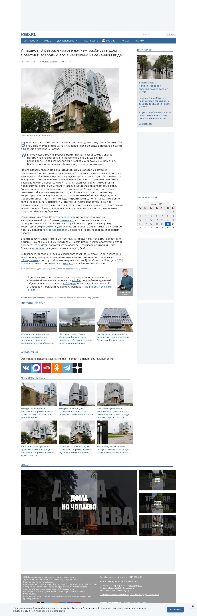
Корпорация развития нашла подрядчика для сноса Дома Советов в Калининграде (113, 337)
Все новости (145, 123)
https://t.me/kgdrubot (128, 581)
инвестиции (85, 269)
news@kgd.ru (135, 585)
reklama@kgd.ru (124, 590)
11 (145, 220)
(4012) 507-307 (135, 577)
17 (140, 224)
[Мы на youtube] (46, 368)
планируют (67, 220)
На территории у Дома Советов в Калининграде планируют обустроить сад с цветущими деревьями (75, 339)
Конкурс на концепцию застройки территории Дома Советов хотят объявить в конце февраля (37, 413)
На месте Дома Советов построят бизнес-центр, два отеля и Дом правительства (113, 449)
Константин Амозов (125, 293)
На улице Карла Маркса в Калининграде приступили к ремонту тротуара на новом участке (154, 102)
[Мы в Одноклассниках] (57, 368)
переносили (68, 217)
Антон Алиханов (57, 269)
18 (146, 224)
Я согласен (175, 609)
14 (162, 220)
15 (168, 220)
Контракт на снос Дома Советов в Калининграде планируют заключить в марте (76, 411)
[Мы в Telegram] (67, 368)
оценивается (40, 248)
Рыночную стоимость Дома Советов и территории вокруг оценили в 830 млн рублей (75, 449)
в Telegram (69, 283)
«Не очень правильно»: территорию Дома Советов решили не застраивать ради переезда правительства (113, 413)
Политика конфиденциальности (144, 594)
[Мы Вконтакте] (26, 368)
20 (157, 224)
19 (151, 224)
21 (162, 224)
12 (151, 220)
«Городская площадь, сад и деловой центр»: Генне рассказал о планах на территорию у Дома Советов (37, 339)
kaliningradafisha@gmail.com (120, 588)
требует (68, 263)
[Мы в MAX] (36, 368)
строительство (72, 269)
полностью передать (55, 229)
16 (173, 220)
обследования (29, 260)
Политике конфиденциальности (48, 611)
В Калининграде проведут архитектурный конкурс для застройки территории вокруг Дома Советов (37, 451)
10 (140, 220)
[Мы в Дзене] (77, 368)
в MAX (76, 280)
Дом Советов (50, 62)
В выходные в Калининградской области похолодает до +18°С (153, 87)
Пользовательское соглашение (114, 594)
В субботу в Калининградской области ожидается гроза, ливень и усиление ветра (155, 115)
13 (157, 220)
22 (168, 224)
